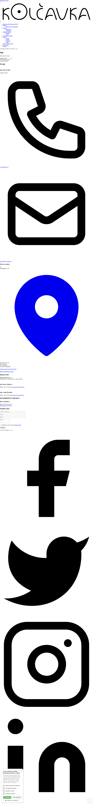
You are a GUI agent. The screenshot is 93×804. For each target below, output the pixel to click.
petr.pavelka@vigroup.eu (6, 261)
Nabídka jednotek (7, 32)
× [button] (21, 770)
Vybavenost (8, 30)
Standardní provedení (8, 36)
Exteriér (7, 39)
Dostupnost (8, 29)
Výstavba (8, 41)
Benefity (5, 25)
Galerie (4, 37)
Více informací (13, 782)
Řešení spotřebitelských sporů (7, 371)
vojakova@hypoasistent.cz (18, 387)
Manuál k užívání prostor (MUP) (10, 24)
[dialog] (12, 786)
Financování (6, 45)
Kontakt (5, 46)
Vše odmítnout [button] (17, 797)
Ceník (7, 34)
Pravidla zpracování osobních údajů (8, 369)
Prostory (8, 33)
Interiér (7, 38)
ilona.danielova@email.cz (6, 405)
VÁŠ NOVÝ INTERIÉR (12, 26)
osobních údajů (17, 425)
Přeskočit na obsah (4, 0)
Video (7, 42)
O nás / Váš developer (8, 43)
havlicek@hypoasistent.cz (18, 395)
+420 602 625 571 (4, 167)
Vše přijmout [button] (7, 797)
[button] (12, 800)
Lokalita (5, 28)
